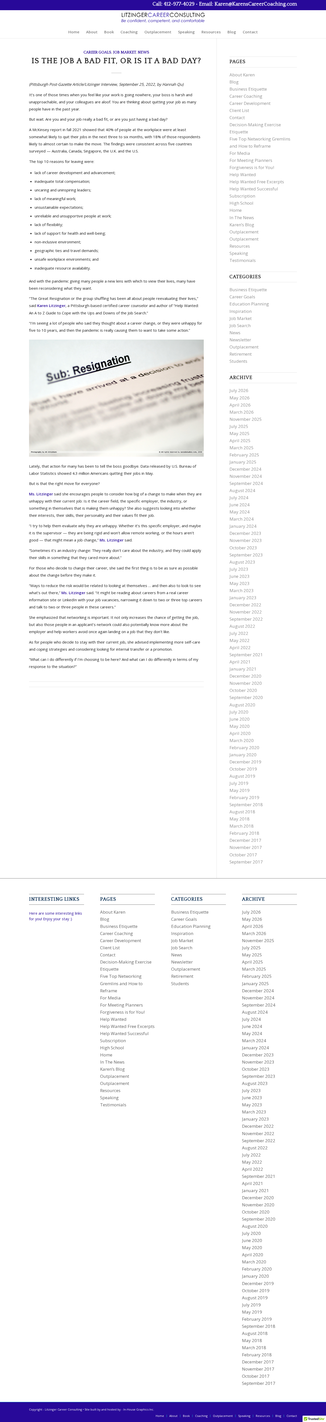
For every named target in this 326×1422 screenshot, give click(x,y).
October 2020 (243, 690)
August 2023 (242, 562)
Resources (239, 246)
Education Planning (249, 304)
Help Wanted (242, 174)
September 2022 (246, 619)
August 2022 (242, 626)
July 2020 (238, 712)
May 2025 (239, 433)
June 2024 (239, 505)
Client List (239, 110)
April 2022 (240, 647)
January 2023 (242, 598)
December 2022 (245, 605)
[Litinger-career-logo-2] (163, 17)
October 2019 (243, 769)
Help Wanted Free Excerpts (256, 182)
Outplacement (244, 232)
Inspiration (240, 311)
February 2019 (244, 797)
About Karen (242, 75)
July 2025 (238, 426)
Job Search (240, 325)
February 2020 (244, 747)
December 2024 (245, 469)
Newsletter (240, 340)
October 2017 (243, 855)
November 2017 (245, 847)
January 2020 (242, 755)
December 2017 (245, 840)
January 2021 (242, 669)
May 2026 (239, 398)
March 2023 (241, 590)
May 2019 (239, 790)
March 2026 (241, 412)
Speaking (238, 253)
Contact (237, 117)
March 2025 (241, 448)
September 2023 (246, 555)
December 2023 (245, 533)
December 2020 (245, 676)
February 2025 (244, 455)
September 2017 (246, 862)
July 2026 (238, 390)
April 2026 (240, 405)
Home (235, 210)
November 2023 (245, 540)
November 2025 (245, 419)
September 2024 (246, 483)
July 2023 (238, 569)
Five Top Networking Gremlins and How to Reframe (121, 983)
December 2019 (245, 762)
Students (238, 361)
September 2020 (246, 697)
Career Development (249, 103)
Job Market (124, 52)
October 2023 (243, 548)
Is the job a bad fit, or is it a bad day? (116, 61)
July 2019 (238, 783)
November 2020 (245, 683)
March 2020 (241, 740)
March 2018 (241, 826)
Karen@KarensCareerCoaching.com (255, 4)
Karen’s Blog (241, 225)
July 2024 (238, 497)
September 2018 (246, 804)
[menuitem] (74, 31)
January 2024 (242, 526)
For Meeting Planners (250, 160)
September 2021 (246, 655)
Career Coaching (245, 96)
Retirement (240, 354)
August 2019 (242, 776)
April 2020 (240, 733)
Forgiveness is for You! (251, 167)
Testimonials (242, 260)
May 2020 (239, 726)
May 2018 (239, 819)
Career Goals (97, 52)
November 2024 (245, 476)
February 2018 (244, 833)
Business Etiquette (248, 89)
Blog (234, 82)
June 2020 (239, 719)
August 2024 (242, 490)
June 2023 (239, 576)
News (143, 52)
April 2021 (240, 662)
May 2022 (239, 640)
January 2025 (242, 462)
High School (241, 203)
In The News (241, 217)
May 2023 (239, 583)
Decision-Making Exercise (255, 125)
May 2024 (239, 512)
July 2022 (238, 633)
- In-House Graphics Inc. (137, 1409)
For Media (239, 153)
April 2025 (240, 440)
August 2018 (242, 812)
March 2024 (241, 519)
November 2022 (245, 612)
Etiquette (238, 132)
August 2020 (242, 705)
